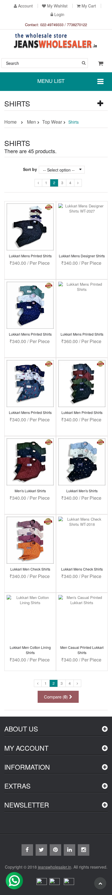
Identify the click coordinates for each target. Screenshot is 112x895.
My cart (89, 6)
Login (59, 14)
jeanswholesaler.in (54, 867)
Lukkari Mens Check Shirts (82, 569)
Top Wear (52, 122)
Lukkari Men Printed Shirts (82, 412)
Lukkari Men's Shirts (82, 490)
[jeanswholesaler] (56, 41)
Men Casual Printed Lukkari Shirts (82, 650)
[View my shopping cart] (100, 62)
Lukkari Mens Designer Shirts (82, 255)
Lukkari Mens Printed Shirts (30, 255)
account (25, 6)
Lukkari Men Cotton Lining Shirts (30, 650)
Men (31, 122)
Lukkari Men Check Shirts (30, 569)
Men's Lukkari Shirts (30, 490)
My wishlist (57, 6)
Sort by (30, 169)
